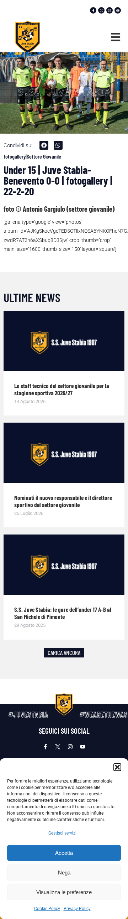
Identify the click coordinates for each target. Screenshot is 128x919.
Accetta (64, 853)
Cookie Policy (47, 908)
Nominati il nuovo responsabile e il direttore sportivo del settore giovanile (63, 501)
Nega (64, 872)
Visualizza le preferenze (64, 892)
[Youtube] (117, 10)
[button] (117, 767)
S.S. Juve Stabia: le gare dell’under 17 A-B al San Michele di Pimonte (62, 613)
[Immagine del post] (64, 341)
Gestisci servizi (62, 833)
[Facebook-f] (93, 10)
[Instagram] (109, 10)
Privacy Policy (77, 908)
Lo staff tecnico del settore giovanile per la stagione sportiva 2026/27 (61, 389)
